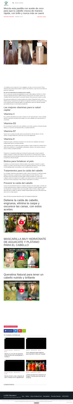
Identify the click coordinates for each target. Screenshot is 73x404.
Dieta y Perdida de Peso (36, 396)
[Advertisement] (25, 29)
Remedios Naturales (9, 16)
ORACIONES (65, 396)
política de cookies (32, 401)
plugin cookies (69, 402)
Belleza (27, 396)
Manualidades (46, 396)
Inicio (23, 396)
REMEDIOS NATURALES (10, 326)
